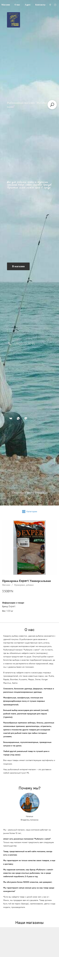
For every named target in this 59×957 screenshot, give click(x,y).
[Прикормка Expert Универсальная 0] (29, 547)
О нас (17, 4)
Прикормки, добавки (24, 585)
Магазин (6, 585)
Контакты (40, 4)
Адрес (28, 4)
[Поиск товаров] (52, 104)
